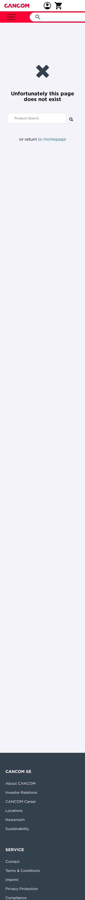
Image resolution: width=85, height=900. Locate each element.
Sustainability (17, 828)
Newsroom (15, 819)
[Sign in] (47, 5)
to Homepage (52, 139)
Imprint (11, 879)
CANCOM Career (20, 801)
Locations (14, 810)
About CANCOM (20, 783)
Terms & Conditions (22, 870)
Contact (12, 861)
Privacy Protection (21, 888)
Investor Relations (21, 792)
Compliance (16, 897)
